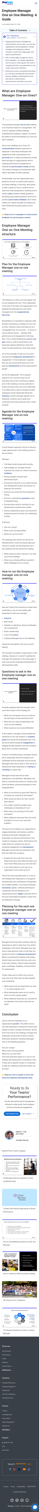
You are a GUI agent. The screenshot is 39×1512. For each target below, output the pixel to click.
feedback (8, 473)
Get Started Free (12, 1114)
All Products (6, 1429)
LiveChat (4, 1411)
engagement (28, 743)
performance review (20, 167)
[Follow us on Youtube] (27, 1500)
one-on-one (25, 125)
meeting (5, 396)
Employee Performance (8, 1383)
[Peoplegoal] (8, 3)
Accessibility (21, 1486)
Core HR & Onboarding (8, 1394)
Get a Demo (26, 1114)
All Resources (6, 1370)
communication (8, 149)
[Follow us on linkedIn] (12, 1500)
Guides (4, 1358)
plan (10, 194)
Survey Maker (6, 1418)
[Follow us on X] (17, 1500)
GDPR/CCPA (31, 1486)
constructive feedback (17, 200)
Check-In (7, 618)
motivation (6, 888)
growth (16, 1024)
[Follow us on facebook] (22, 1500)
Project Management (8, 1422)
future (15, 635)
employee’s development (23, 357)
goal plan (25, 498)
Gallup (20, 894)
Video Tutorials (6, 1355)
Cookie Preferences (19, 1492)
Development (6, 1390)
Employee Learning (7, 1398)
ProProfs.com (6, 1426)
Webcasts (5, 1362)
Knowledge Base (7, 1414)
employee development (26, 954)
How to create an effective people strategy (19, 1274)
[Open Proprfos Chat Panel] (35, 1507)
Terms (13, 1486)
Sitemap (10, 1506)
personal (5, 158)
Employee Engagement (8, 1386)
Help (3, 1446)
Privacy (6, 1486)
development (14, 366)
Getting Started (6, 1351)
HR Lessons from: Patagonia (14, 1300)
